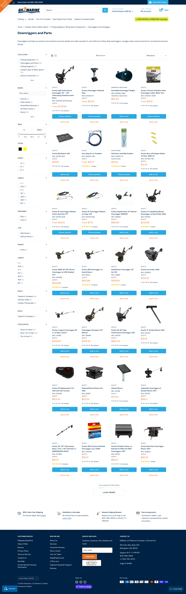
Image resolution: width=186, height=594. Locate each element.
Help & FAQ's (23, 544)
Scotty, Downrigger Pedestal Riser (93, 91)
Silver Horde (116, 150)
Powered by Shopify (25, 586)
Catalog (21, 19)
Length (21, 178)
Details (43, 515)
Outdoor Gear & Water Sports (36, 27)
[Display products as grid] (52, 56)
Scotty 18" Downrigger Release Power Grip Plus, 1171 (64, 213)
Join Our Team (55, 554)
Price (20, 124)
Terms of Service (24, 554)
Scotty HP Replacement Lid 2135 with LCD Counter (63, 389)
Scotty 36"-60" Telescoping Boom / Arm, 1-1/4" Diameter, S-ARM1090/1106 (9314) (64, 448)
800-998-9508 (126, 556)
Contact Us (22, 558)
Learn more (66, 518)
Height (20, 158)
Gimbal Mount (116, 388)
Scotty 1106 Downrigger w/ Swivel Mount (92, 270)
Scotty (54, 87)
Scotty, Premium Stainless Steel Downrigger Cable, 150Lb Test (153, 91)
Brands (31, 19)
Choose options (65, 116)
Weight (21, 245)
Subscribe (89, 556)
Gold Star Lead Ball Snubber (122, 153)
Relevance (151, 55)
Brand (20, 88)
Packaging (22, 211)
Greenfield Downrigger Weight (123, 90)
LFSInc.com (54, 561)
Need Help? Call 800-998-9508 (30, 2)
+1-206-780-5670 (127, 559)
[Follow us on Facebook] (76, 582)
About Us (53, 540)
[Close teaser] (13, 3)
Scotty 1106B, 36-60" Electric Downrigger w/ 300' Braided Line (63, 272)
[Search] (105, 10)
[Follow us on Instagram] (80, 582)
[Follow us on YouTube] (84, 582)
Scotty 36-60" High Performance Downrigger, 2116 (123, 331)
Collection (22, 55)
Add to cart (123, 116)
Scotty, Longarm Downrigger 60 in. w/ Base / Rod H (64, 331)
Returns (21, 547)
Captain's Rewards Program (61, 565)
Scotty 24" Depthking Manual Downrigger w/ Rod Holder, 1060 (153, 213)
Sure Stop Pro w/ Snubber (92, 153)
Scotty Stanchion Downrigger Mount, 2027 (152, 447)
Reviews (53, 568)
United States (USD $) (26, 578)
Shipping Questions (25, 540)
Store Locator (55, 551)
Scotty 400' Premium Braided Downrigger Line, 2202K (93, 447)
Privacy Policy (23, 551)
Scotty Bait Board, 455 (61, 153)
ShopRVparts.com (57, 558)
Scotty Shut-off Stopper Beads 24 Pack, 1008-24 (153, 154)
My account (146, 11)
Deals (20, 291)
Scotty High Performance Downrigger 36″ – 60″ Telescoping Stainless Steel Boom (63, 94)
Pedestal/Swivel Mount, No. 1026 (92, 389)
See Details (163, 19)
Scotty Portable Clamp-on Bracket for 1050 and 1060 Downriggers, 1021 (121, 448)
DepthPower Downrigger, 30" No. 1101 (122, 270)
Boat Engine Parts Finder (62, 19)
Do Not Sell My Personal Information (27, 566)
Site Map (21, 561)
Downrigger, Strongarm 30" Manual (92, 331)
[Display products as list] (56, 56)
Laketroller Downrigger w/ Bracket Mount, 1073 (151, 389)
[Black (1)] (20, 149)
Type (19, 228)
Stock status (23, 324)
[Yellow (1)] (25, 149)
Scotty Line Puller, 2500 (150, 269)
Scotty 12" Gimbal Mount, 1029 (152, 330)
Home (20, 27)
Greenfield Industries (119, 87)
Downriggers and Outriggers (99, 27)
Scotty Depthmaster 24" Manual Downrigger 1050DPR (123, 213)
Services (53, 544)
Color (20, 143)
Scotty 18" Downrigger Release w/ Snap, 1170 (93, 213)
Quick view (65, 122)
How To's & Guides (43, 19)
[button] (6, 6)
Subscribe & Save (159, 2)
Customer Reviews (57, 547)
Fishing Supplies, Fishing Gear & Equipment (68, 27)
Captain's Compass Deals (84, 19)
